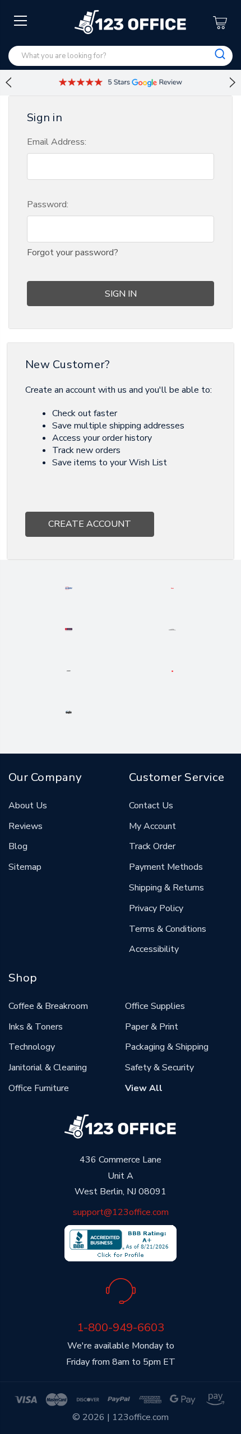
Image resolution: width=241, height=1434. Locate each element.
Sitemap (24, 867)
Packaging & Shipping (166, 1047)
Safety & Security (159, 1067)
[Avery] (68, 588)
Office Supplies (155, 1006)
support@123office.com (121, 1212)
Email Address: (56, 142)
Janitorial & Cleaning (47, 1067)
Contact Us (151, 805)
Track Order (152, 846)
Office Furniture (38, 1088)
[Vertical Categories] (21, 21)
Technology (31, 1047)
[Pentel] (172, 588)
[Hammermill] (173, 629)
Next (232, 82)
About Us (27, 805)
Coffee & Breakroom (48, 1006)
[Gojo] (69, 712)
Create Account (89, 524)
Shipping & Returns (166, 888)
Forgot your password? (72, 252)
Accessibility (154, 949)
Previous (8, 82)
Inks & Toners (35, 1027)
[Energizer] (68, 670)
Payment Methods (166, 867)
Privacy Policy (156, 908)
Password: (47, 204)
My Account (152, 826)
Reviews (25, 826)
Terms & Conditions (167, 929)
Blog (17, 846)
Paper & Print (151, 1027)
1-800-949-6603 (120, 1327)
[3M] (173, 670)
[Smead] (68, 629)
